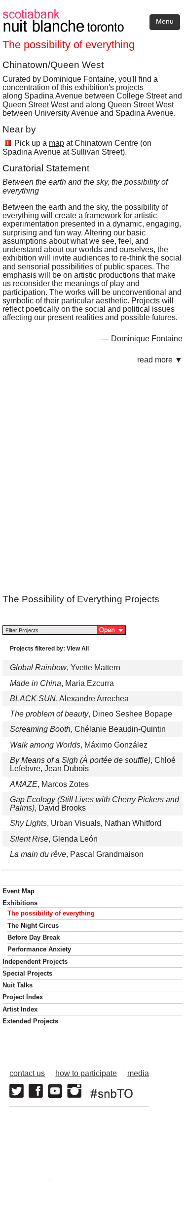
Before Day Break (33, 937)
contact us (27, 1073)
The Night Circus (33, 925)
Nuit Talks (17, 985)
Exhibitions (19, 903)
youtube (55, 1091)
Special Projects (27, 973)
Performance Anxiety (39, 949)
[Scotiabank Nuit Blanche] (92, 14)
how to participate (86, 1073)
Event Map (18, 891)
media (138, 1073)
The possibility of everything (51, 913)
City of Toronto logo (47, 1180)
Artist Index (19, 1009)
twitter (16, 1091)
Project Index (22, 997)
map (56, 143)
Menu (165, 21)
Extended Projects (30, 1021)
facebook (36, 1091)
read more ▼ (160, 360)
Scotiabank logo (129, 1180)
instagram (74, 1091)
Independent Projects (35, 961)
